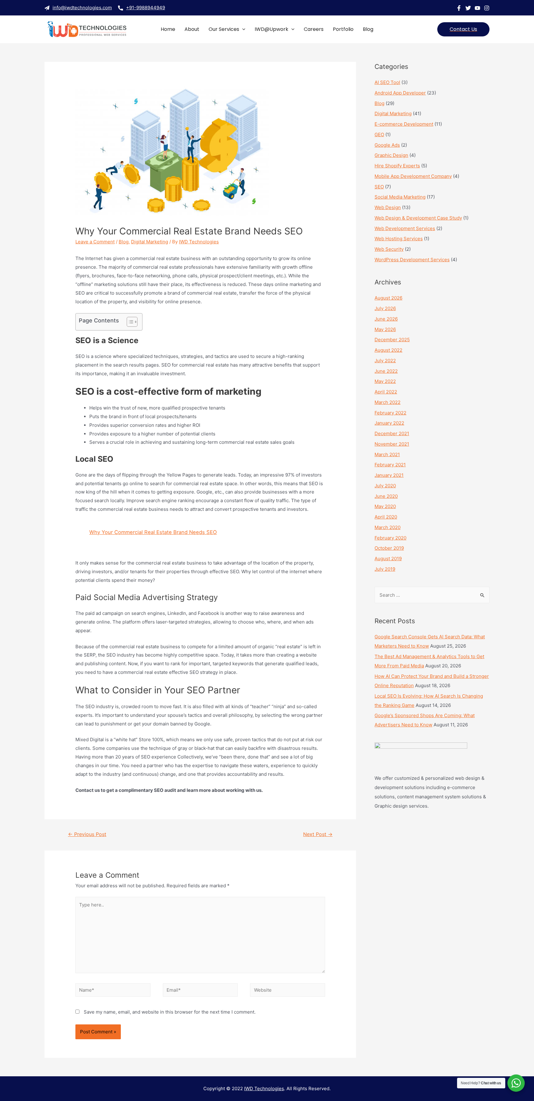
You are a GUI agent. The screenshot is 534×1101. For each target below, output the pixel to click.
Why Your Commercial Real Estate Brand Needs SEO (153, 532)
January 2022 (389, 423)
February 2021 (390, 465)
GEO (379, 134)
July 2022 (385, 360)
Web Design (388, 207)
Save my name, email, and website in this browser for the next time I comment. (170, 1012)
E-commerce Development (404, 124)
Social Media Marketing (400, 197)
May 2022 (385, 381)
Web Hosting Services (399, 239)
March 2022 (387, 402)
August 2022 (388, 350)
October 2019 (389, 548)
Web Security (389, 249)
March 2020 (387, 527)
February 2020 (390, 538)
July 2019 (385, 569)
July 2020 (385, 486)
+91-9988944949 (145, 8)
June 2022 (386, 371)
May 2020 (385, 506)
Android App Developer (400, 93)
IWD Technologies (264, 1088)
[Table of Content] (132, 322)
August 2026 (388, 298)
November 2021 (392, 444)
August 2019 (388, 558)
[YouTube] (477, 8)
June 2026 (386, 319)
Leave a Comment (95, 242)
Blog (124, 242)
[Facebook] (459, 8)
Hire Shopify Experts (397, 166)
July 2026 (385, 308)
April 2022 (386, 392)
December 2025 (392, 339)
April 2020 (386, 517)
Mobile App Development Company (413, 176)
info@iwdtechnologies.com (82, 8)
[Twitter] (468, 8)
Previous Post (87, 834)
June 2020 (386, 496)
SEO (379, 187)
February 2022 (390, 413)
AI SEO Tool (387, 82)
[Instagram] (487, 8)
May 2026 (385, 329)
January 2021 (389, 475)
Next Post (318, 834)
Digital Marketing (149, 242)
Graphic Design (391, 155)
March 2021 (387, 454)
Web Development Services (405, 228)
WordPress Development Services (412, 260)
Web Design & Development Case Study (418, 218)
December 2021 (392, 433)
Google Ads (387, 145)
